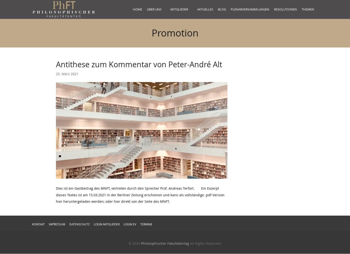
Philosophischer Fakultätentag (165, 243)
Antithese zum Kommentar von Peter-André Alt (139, 64)
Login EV (130, 224)
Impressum (57, 224)
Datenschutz (79, 224)
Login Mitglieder (107, 224)
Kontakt (38, 224)
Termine (146, 224)
